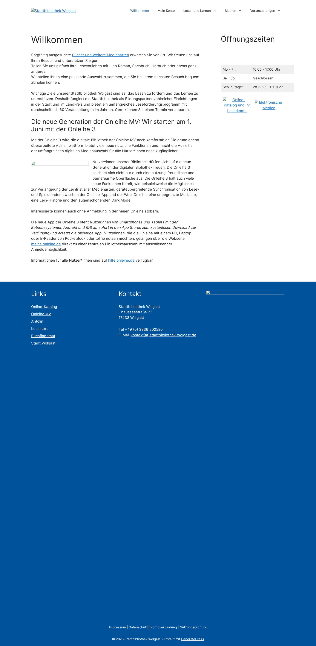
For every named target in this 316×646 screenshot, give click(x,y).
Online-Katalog (44, 307)
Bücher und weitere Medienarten (100, 55)
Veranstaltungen (262, 11)
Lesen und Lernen (197, 11)
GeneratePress (192, 639)
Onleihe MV (41, 314)
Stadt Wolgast (43, 343)
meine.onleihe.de (46, 244)
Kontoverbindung (164, 627)
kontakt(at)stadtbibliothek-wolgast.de (163, 335)
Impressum (117, 627)
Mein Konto (166, 11)
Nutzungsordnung (193, 627)
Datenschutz (138, 627)
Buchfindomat (43, 336)
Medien (230, 11)
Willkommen (139, 11)
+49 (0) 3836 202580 (144, 329)
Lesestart (39, 328)
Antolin (37, 321)
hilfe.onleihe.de (121, 260)
